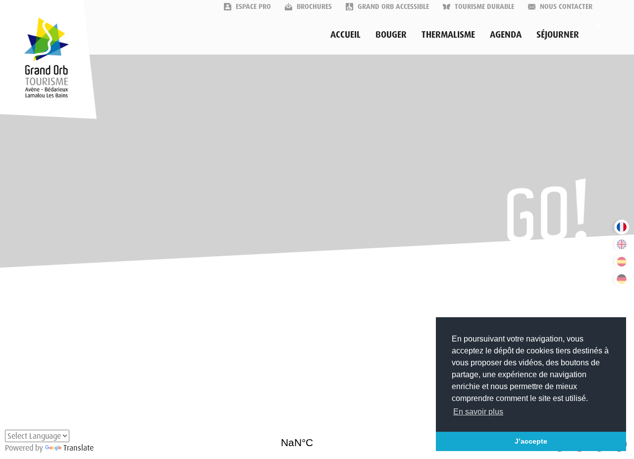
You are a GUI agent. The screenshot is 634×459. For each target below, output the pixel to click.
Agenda (506, 35)
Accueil (345, 35)
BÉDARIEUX (317, 439)
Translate (78, 448)
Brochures (313, 6)
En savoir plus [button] (478, 411)
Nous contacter (565, 6)
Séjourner (557, 35)
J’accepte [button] (531, 441)
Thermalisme (448, 35)
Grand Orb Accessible (392, 6)
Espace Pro (252, 6)
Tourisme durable (483, 6)
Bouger (391, 35)
